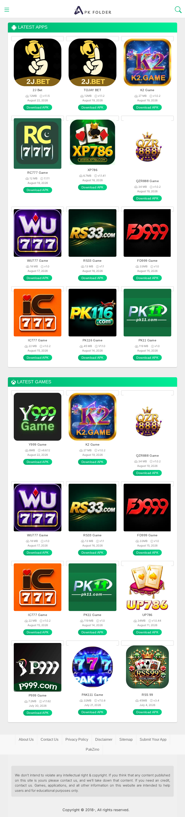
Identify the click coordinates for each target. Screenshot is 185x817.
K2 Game (147, 90)
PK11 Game (148, 340)
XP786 (92, 170)
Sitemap (126, 739)
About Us (26, 739)
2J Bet (37, 90)
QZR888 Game (147, 181)
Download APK (38, 107)
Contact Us (49, 739)
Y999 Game (38, 444)
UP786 (147, 615)
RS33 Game (92, 260)
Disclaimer (103, 739)
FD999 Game (147, 260)
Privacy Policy (76, 739)
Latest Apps (32, 27)
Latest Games (33, 382)
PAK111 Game (92, 695)
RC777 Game (37, 172)
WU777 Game (37, 260)
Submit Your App (153, 739)
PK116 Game (92, 340)
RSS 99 (147, 695)
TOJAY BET (93, 90)
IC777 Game (37, 340)
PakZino (92, 749)
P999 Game (38, 695)
